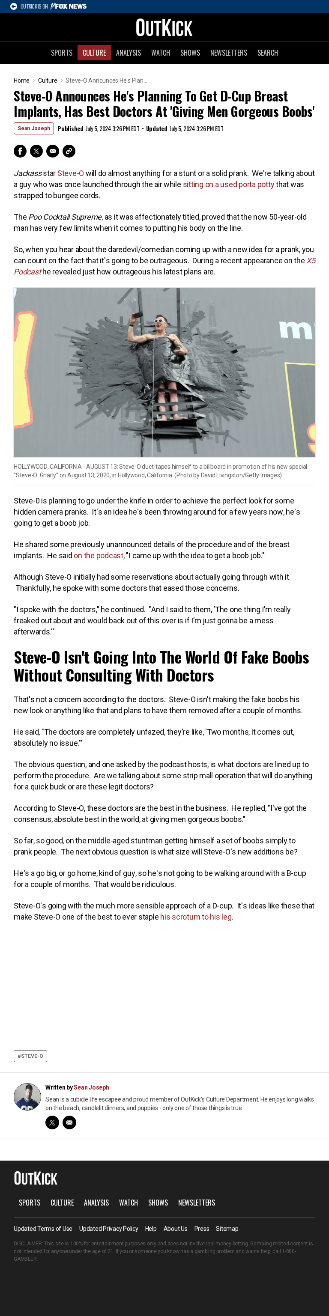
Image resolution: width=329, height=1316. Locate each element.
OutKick (164, 27)
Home (22, 80)
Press (201, 1228)
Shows (190, 53)
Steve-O (70, 173)
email (69, 1122)
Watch (160, 53)
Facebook (20, 151)
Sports (61, 53)
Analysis (128, 53)
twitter (52, 1122)
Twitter (36, 151)
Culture (94, 53)
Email (52, 151)
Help (151, 1228)
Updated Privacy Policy (108, 1228)
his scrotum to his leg (196, 916)
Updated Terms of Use (43, 1228)
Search (267, 53)
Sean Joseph (34, 128)
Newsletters (228, 53)
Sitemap (227, 1228)
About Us (176, 1228)
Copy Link (69, 151)
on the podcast (98, 555)
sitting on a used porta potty (229, 184)
